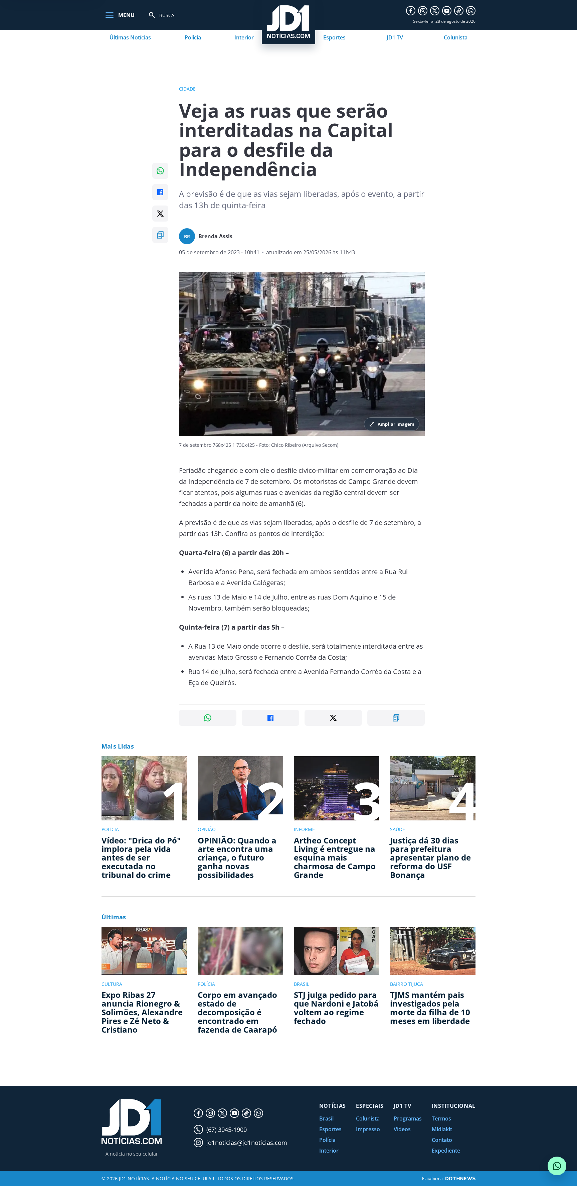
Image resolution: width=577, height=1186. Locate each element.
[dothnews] (460, 1178)
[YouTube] (446, 10)
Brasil (326, 1118)
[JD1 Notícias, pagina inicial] (132, 1121)
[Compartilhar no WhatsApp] (160, 171)
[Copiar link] (160, 235)
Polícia (193, 37)
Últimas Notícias (130, 37)
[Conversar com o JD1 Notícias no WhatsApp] (557, 1166)
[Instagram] (422, 10)
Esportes (334, 37)
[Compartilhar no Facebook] (160, 192)
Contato (442, 1140)
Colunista (455, 37)
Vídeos (402, 1129)
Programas (408, 1118)
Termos (441, 1118)
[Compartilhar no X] (160, 214)
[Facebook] (410, 10)
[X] (434, 10)
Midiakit (442, 1129)
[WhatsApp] (470, 10)
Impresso (368, 1129)
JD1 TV (395, 37)
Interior (244, 37)
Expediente (446, 1150)
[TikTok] (458, 10)
